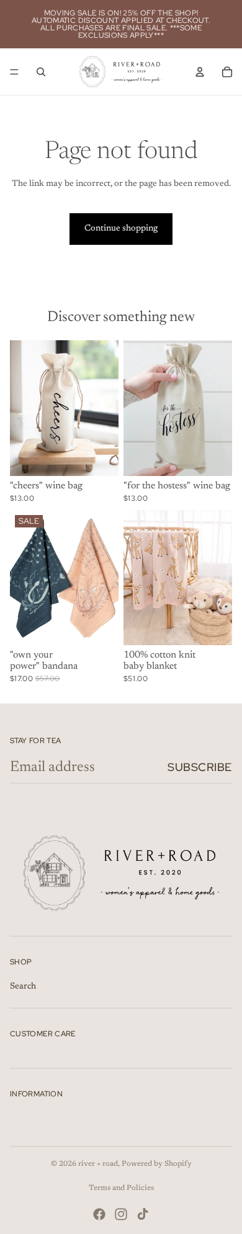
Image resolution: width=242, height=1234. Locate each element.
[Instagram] (121, 1214)
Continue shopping (121, 228)
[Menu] (14, 72)
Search (23, 986)
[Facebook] (99, 1214)
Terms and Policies (121, 1188)
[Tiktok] (142, 1214)
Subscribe (200, 767)
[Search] (41, 72)
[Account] (199, 72)
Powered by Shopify (157, 1164)
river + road (98, 1164)
